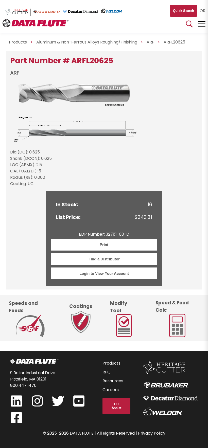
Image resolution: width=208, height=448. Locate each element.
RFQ (106, 372)
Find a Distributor (104, 259)
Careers (110, 390)
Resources (112, 381)
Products (18, 42)
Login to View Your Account (104, 273)
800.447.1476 (23, 385)
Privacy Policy (151, 433)
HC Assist (116, 406)
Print (104, 244)
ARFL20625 (174, 42)
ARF (150, 42)
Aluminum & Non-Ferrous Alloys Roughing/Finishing (86, 42)
